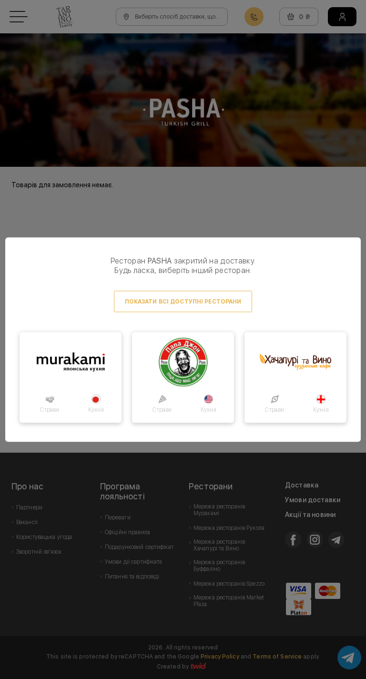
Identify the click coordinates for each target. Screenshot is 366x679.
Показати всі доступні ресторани (183, 301)
